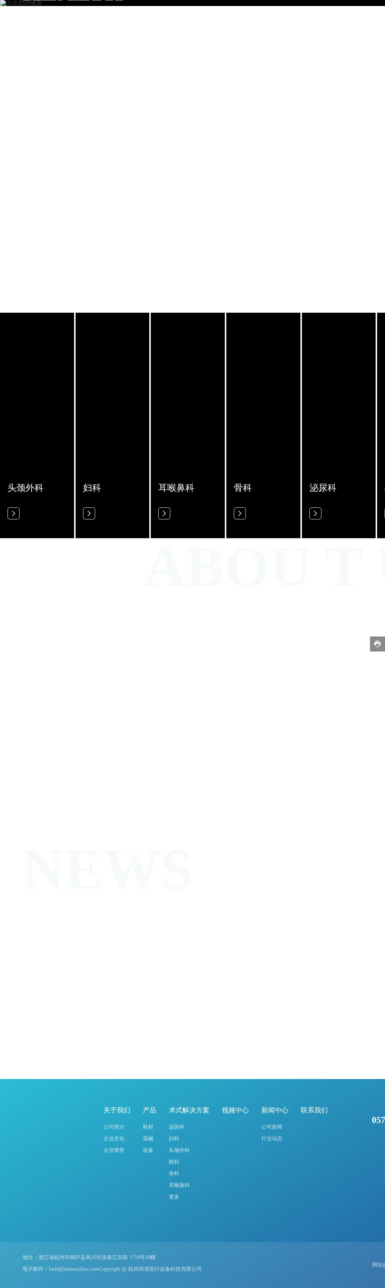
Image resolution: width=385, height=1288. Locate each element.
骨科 (243, 488)
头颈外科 (26, 488)
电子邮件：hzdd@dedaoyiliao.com (61, 1269)
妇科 (92, 488)
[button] (31, 93)
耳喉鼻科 (176, 488)
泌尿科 (322, 488)
